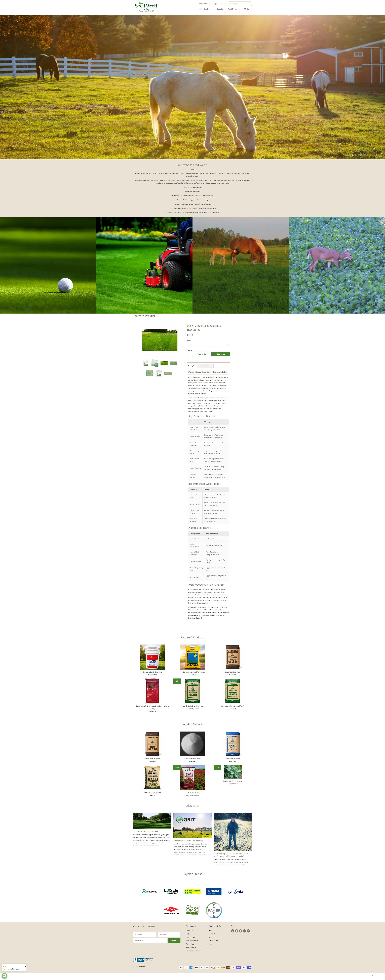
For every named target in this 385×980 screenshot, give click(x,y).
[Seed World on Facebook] (236, 930)
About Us (212, 934)
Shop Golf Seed (48, 270)
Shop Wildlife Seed (336, 270)
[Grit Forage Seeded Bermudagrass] (192, 825)
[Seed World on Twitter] (232, 930)
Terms (210, 937)
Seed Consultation (192, 947)
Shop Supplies (218, 9)
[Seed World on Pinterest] (244, 930)
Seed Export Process (192, 940)
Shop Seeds (204, 9)
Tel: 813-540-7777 (205, 4)
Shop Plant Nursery (152, 93)
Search (211, 930)
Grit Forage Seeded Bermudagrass (188, 840)
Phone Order (190, 944)
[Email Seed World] (248, 930)
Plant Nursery (233, 9)
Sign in (216, 4)
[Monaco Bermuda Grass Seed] (152, 821)
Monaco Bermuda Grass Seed (145, 831)
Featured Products (192, 637)
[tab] (192, 366)
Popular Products (192, 724)
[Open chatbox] (4, 976)
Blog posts (192, 805)
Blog (210, 944)
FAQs (187, 934)
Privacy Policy (213, 940)
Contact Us (189, 930)
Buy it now (221, 354)
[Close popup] (24, 966)
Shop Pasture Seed (240, 270)
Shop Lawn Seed (144, 270)
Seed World (142, 966)
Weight (189, 340)
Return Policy (190, 937)
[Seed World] (145, 7)
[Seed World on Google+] (240, 930)
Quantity (189, 350)
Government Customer (193, 951)
